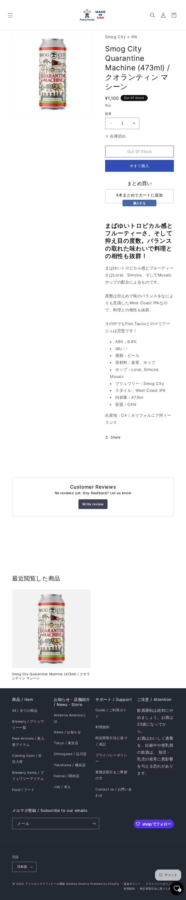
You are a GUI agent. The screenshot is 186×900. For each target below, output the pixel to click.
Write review (93, 504)
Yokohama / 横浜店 (69, 765)
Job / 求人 (62, 787)
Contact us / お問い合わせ (113, 792)
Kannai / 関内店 (66, 776)
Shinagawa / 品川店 (70, 754)
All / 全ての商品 (25, 710)
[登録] (93, 823)
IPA (134, 36)
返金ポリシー (132, 883)
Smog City (115, 36)
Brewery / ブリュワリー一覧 (28, 724)
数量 (108, 114)
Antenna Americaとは (70, 718)
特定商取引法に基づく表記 (111, 741)
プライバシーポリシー (111, 758)
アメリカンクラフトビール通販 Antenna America (57, 883)
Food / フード (23, 790)
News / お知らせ (67, 732)
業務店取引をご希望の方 (111, 775)
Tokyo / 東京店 (66, 743)
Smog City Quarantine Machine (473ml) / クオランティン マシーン (51, 676)
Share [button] (116, 437)
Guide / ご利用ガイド (111, 713)
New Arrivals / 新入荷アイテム (28, 741)
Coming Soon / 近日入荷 (27, 758)
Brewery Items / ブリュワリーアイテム (28, 775)
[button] (10, 15)
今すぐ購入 (139, 166)
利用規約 (102, 727)
